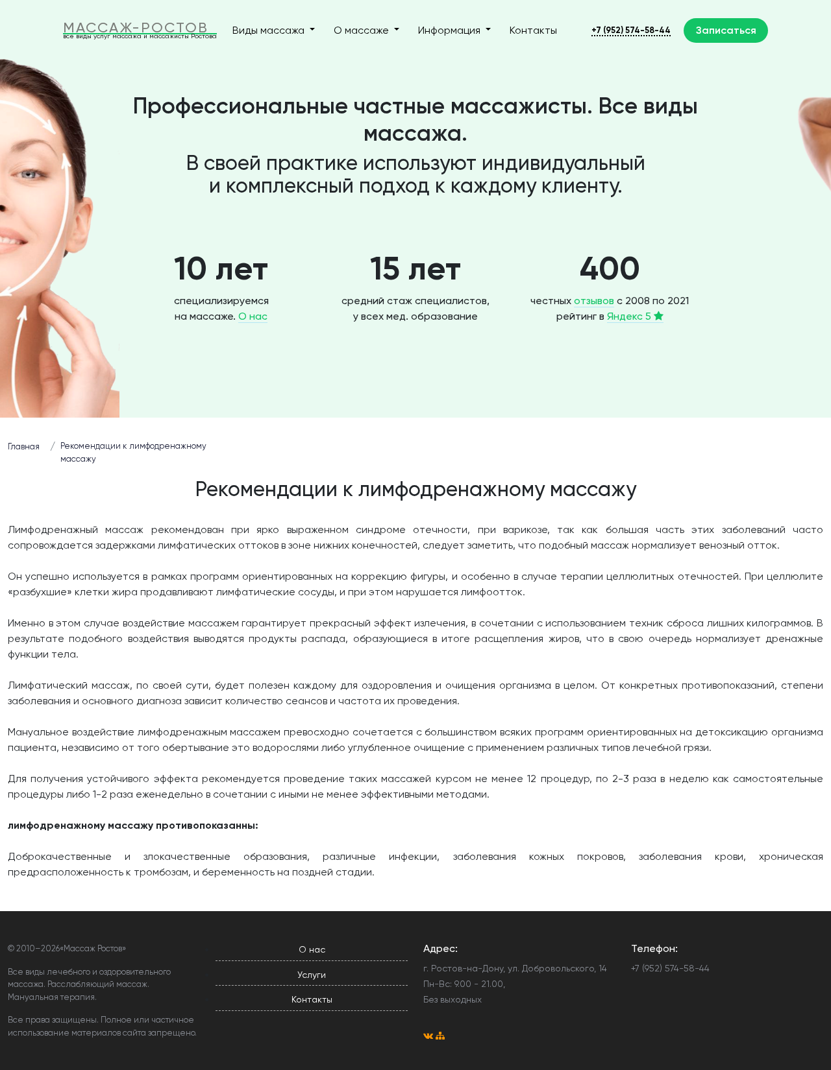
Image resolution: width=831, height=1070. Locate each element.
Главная (24, 446)
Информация (450, 30)
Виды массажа (269, 30)
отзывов (594, 300)
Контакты (533, 30)
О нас (252, 316)
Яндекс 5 (630, 316)
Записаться (726, 30)
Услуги (311, 974)
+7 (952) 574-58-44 (631, 30)
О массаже (362, 30)
